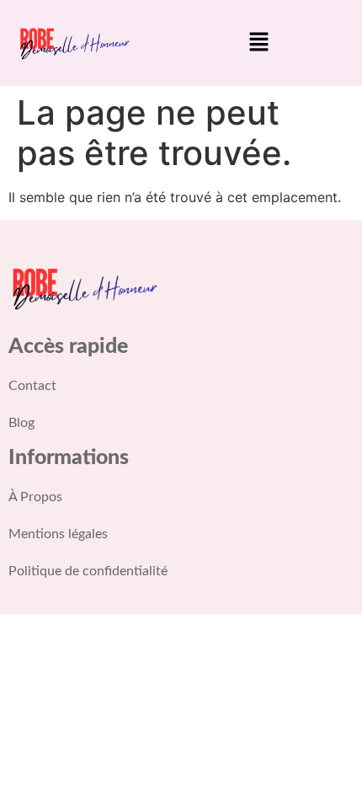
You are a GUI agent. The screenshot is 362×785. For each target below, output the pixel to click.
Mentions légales (58, 534)
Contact (32, 385)
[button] (258, 42)
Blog (21, 423)
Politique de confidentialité (88, 571)
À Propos (35, 497)
